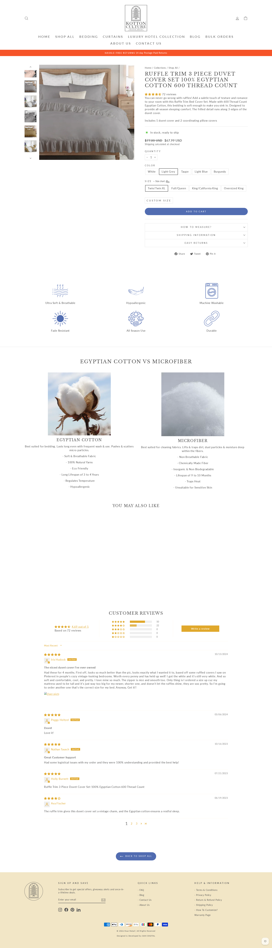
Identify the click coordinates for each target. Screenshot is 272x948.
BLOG (195, 36)
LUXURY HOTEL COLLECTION (156, 36)
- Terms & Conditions (205, 890)
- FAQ (141, 890)
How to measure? (196, 227)
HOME (44, 36)
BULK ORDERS (219, 36)
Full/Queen (178, 188)
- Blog (141, 895)
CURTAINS (113, 36)
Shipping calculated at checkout (162, 144)
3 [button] (137, 823)
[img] (52, 654)
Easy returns (196, 243)
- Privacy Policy (202, 895)
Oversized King (234, 188)
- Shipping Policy (203, 905)
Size (155, 181)
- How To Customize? (206, 910)
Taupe (185, 171)
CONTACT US (149, 43)
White (152, 171)
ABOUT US (120, 43)
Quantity (153, 151)
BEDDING (88, 36)
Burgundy (220, 171)
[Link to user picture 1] (51, 699)
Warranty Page (202, 915)
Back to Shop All (138, 856)
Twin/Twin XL (156, 188)
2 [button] (132, 823)
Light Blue (201, 171)
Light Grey (168, 171)
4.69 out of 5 (80, 626)
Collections (160, 67)
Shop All (173, 67)
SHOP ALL (65, 36)
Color (150, 165)
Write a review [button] (200, 628)
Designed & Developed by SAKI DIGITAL (136, 936)
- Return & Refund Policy (208, 900)
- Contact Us (145, 900)
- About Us (144, 905)
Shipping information (196, 235)
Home (148, 67)
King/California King (205, 188)
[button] (153, 94)
